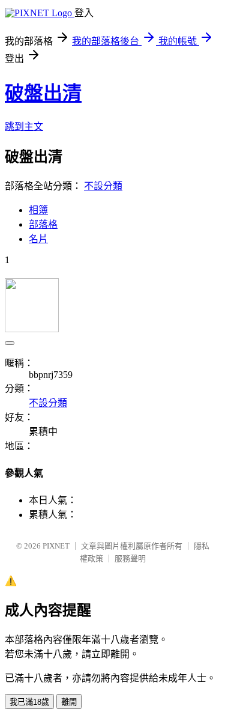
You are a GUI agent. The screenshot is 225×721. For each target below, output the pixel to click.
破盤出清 (43, 93)
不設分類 (103, 186)
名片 (38, 239)
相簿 (38, 210)
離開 (69, 702)
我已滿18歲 (29, 702)
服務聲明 (130, 558)
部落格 (43, 224)
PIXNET (56, 545)
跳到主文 (24, 126)
